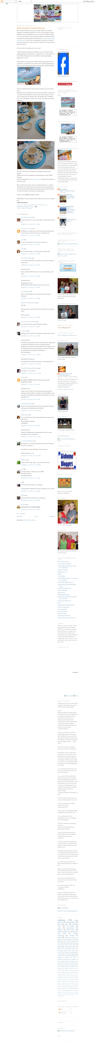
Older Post (52, 516)
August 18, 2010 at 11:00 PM (31, 355)
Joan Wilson (70, 979)
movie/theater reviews (62, 975)
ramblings (61, 920)
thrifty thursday (27, 208)
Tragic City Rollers (62, 611)
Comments (63, 1012)
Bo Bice (60, 574)
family (59, 985)
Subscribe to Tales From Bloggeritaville (68, 911)
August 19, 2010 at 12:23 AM (31, 373)
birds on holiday (71, 981)
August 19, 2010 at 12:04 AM (31, 364)
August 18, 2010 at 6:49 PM (30, 265)
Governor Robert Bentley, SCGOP (70, 196)
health (69, 950)
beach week (65, 972)
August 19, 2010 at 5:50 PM (30, 425)
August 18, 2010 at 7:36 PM (30, 317)
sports (59, 937)
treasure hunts (65, 965)
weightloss (61, 995)
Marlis (22, 495)
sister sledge (64, 977)
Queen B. (23, 504)
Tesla (59, 603)
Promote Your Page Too (63, 76)
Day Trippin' (70, 926)
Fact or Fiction (62, 979)
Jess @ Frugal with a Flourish (28, 321)
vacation (71, 935)
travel (59, 943)
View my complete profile (66, 389)
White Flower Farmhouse (64, 615)
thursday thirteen (65, 963)
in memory (73, 941)
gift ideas (72, 959)
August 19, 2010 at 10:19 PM (31, 455)
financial (63, 985)
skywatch (70, 977)
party (59, 963)
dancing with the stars (64, 932)
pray (58, 988)
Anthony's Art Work (63, 570)
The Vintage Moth (62, 609)
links (59, 924)
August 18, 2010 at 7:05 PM (30, 298)
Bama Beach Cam (62, 572)
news (59, 928)
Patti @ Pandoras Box (26, 217)
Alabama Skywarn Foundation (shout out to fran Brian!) (67, 567)
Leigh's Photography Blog (64, 588)
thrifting (60, 946)
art (58, 966)
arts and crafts (71, 945)
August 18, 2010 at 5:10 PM (30, 254)
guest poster (73, 963)
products (67, 957)
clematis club (73, 983)
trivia (63, 994)
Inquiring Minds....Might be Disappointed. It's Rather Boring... (71, 210)
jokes (70, 939)
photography (70, 922)
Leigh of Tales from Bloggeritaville (66, 374)
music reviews (63, 941)
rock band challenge (66, 990)
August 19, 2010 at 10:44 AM (31, 410)
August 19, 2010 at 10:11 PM (31, 437)
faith (65, 939)
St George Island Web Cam (64, 601)
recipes (66, 946)
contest (62, 966)
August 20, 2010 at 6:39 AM (30, 491)
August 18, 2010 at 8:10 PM (30, 326)
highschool (68, 937)
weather (76, 994)
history (67, 966)
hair (70, 955)
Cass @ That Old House (27, 441)
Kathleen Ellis (24, 415)
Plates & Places (64, 189)
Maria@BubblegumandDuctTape (29, 368)
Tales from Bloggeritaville (63, 51)
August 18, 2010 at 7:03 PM (30, 287)
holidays (60, 930)
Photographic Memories (66, 195)
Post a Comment (21, 513)
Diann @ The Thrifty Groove (28, 303)
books (74, 957)
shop (66, 924)
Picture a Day (63, 218)
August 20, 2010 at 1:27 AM (30, 478)
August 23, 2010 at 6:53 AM (30, 509)
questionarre (70, 928)
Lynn (22, 239)
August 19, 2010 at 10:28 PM (31, 465)
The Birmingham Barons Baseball (66, 605)
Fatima (22, 377)
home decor (71, 930)
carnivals (73, 946)
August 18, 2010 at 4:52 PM (30, 244)
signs (73, 990)
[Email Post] (35, 206)
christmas (60, 959)
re (59, 990)
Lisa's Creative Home (26, 258)
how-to (60, 986)
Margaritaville (61, 592)
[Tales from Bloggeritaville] (63, 74)
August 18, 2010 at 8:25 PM (30, 336)
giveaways (60, 950)
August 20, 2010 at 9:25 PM (30, 500)
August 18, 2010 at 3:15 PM (30, 235)
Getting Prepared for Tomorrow (71, 220)
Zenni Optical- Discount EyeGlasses (67, 618)
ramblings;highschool (74, 988)
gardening (60, 957)
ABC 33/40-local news (63, 561)
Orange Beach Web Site (63, 594)
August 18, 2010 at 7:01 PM (30, 276)
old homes (65, 986)
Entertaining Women (26, 403)
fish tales (66, 959)
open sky (70, 986)
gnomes (63, 974)
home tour (69, 985)
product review (74, 966)
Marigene (23, 460)
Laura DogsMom (25, 291)
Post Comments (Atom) (29, 520)
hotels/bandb (75, 985)
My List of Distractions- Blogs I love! (67, 335)
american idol (73, 965)
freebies (75, 955)
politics (75, 986)
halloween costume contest (71, 952)
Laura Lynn (24, 331)
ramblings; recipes (64, 988)
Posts (61, 1009)
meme (76, 939)
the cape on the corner (26, 228)
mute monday (71, 975)
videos (62, 945)
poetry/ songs (71, 948)
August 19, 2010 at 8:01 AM (30, 384)
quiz (60, 968)
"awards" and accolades (66, 954)
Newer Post (19, 516)
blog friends (67, 943)
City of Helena (61, 576)
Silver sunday (65, 970)
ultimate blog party (69, 994)
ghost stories (61, 948)
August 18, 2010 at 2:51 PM (30, 224)
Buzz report (68, 968)
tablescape (75, 943)
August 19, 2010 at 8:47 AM (30, 399)
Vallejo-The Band (62, 613)
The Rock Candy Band (63, 607)
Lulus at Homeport (62, 590)
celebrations (71, 972)
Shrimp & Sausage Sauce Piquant (67, 191)
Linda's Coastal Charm (35, 179)
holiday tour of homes (72, 974)
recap (59, 965)
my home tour (73, 961)
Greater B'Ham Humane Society (65, 582)
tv (63, 968)
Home (36, 516)
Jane (22, 469)
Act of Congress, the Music (64, 564)
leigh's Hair (64, 961)
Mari (22, 249)
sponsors (66, 992)
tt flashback (75, 977)
